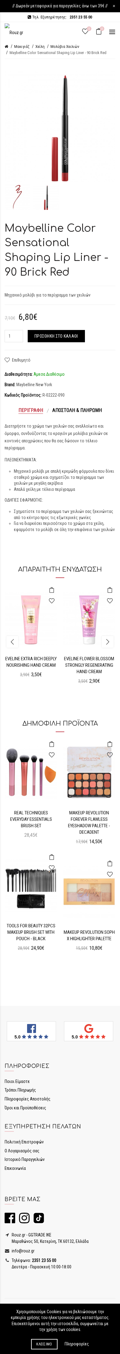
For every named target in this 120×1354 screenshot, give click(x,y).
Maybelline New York (34, 384)
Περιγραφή (30, 410)
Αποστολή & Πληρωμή (77, 410)
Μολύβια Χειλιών (64, 46)
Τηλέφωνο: (33, 1260)
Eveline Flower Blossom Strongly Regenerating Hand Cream (89, 665)
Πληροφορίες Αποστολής (27, 1098)
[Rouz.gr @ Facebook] (10, 1220)
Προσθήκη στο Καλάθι (56, 336)
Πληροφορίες (77, 1343)
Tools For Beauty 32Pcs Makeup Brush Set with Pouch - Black (31, 932)
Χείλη (40, 46)
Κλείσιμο (44, 1344)
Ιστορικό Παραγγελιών (25, 1159)
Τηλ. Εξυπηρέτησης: (61, 17)
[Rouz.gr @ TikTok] (37, 1220)
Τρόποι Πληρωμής (20, 1090)
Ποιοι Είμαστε (17, 1081)
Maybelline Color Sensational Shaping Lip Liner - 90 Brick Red (58, 52)
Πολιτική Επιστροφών (24, 1141)
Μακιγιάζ (22, 46)
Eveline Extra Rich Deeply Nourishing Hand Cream (31, 662)
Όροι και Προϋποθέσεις (25, 1107)
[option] (17, 197)
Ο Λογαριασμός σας (22, 1150)
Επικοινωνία (15, 1168)
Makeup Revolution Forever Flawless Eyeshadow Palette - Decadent (89, 822)
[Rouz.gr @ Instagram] (23, 1220)
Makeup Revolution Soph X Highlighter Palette (89, 935)
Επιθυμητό (21, 360)
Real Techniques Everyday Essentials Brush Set (31, 819)
